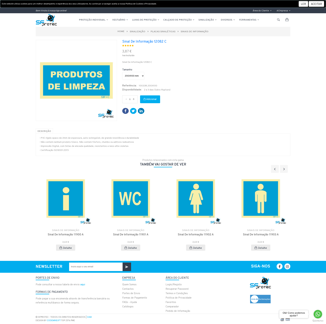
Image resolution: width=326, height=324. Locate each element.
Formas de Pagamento (134, 298)
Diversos (227, 19)
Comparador (172, 306)
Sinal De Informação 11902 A (196, 234)
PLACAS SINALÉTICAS (163, 31)
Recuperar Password (177, 289)
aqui (82, 284)
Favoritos (171, 302)
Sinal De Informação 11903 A (261, 234)
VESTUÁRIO (119, 19)
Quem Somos (129, 284)
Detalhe (67, 248)
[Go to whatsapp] (318, 314)
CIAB (89, 317)
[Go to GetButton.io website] (317, 321)
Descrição (44, 131)
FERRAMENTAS (248, 19)
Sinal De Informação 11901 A (130, 234)
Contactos (128, 289)
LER (303, 4)
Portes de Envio (131, 293)
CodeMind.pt (54, 320)
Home (120, 31)
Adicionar (151, 99)
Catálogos (127, 306)
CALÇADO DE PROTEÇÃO (177, 19)
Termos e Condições (177, 293)
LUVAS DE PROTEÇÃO (144, 19)
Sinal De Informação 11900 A (66, 234)
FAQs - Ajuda (129, 302)
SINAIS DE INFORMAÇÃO (195, 31)
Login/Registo (174, 284)
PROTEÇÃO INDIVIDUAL (92, 19)
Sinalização (206, 19)
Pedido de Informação (178, 311)
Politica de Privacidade (179, 298)
